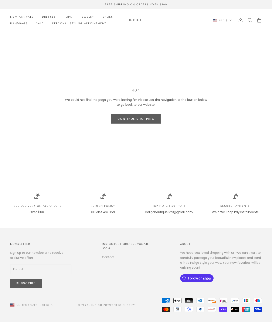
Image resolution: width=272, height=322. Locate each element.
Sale (40, 23)
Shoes (108, 17)
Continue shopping (136, 119)
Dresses (49, 17)
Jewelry (87, 17)
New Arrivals (22, 17)
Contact (108, 257)
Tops (68, 17)
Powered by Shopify (119, 305)
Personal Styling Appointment (79, 23)
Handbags (19, 23)
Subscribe (25, 283)
